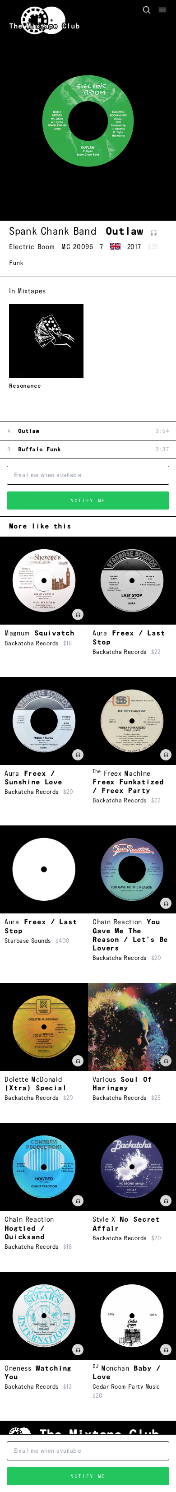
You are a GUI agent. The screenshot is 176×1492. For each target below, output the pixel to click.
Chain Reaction (117, 922)
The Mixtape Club (44, 26)
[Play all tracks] (153, 233)
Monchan (111, 1368)
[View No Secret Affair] (132, 1167)
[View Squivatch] (44, 581)
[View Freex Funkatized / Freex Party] (132, 721)
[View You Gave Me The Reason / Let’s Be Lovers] (132, 869)
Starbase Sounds (28, 941)
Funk (16, 263)
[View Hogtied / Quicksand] (44, 1167)
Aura (100, 633)
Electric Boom (32, 247)
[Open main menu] (162, 9)
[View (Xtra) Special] (44, 1027)
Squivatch (54, 633)
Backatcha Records (32, 643)
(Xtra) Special (36, 1088)
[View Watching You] (44, 1316)
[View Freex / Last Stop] (132, 581)
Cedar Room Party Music (126, 1387)
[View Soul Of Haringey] (132, 1027)
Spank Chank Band (53, 231)
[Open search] (146, 9)
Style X (104, 1219)
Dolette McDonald (33, 1080)
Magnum (17, 633)
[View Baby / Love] (132, 1316)
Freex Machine (122, 774)
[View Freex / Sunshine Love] (44, 721)
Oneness (18, 1368)
